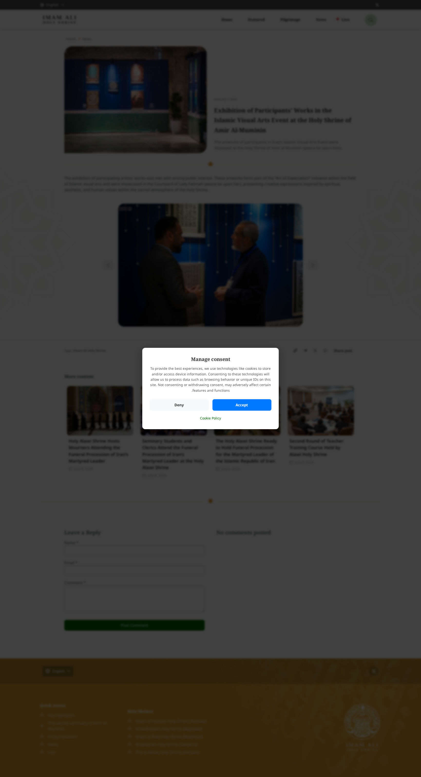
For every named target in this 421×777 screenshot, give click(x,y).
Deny (179, 404)
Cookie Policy (210, 418)
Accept (242, 404)
